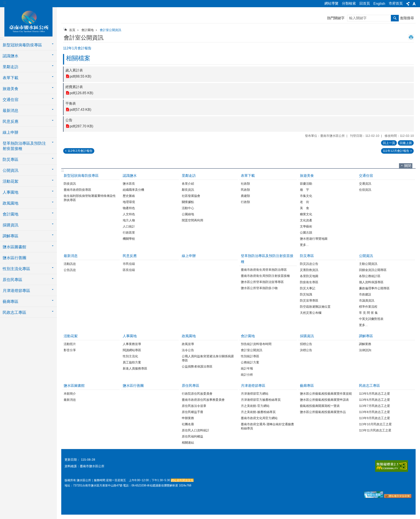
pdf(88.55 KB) (80, 76)
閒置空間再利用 (192, 220)
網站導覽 (331, 3)
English (379, 3)
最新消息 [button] (10, 110)
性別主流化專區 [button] (16, 269)
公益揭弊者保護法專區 (197, 366)
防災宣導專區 (309, 300)
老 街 (304, 202)
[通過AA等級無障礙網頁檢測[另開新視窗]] (391, 466)
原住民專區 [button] (12, 280)
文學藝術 (306, 226)
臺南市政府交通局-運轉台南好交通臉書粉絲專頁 (267, 426)
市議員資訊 (366, 300)
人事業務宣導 (132, 344)
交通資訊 (365, 183)
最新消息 (71, 256)
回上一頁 (389, 143)
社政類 (245, 183)
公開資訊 (366, 256)
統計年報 (247, 368)
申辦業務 (188, 418)
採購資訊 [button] (10, 225)
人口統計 (129, 226)
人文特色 (129, 214)
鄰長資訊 (188, 189)
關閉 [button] (407, 166)
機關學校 (129, 238)
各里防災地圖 (309, 276)
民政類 (245, 189)
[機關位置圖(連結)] (373, 497)
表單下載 (248, 175)
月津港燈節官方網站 (254, 393)
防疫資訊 (70, 183)
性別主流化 (130, 356)
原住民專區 (190, 385)
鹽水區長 (129, 183)
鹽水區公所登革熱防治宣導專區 (262, 282)
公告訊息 (70, 270)
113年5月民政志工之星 (374, 393)
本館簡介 (70, 393)
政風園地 (189, 336)
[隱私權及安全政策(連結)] (397, 497)
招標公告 (306, 344)
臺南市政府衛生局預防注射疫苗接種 (265, 276)
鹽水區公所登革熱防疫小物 (259, 288)
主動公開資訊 (368, 264)
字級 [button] (414, 3)
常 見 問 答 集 (368, 312)
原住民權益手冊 (192, 412)
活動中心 (188, 208)
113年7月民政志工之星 (374, 406)
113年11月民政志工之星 (375, 430)
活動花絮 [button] (10, 181)
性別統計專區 (250, 356)
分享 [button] (408, 3)
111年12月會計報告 (396, 151)
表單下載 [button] (10, 78)
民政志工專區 (369, 385)
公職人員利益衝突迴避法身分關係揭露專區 (208, 358)
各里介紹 (188, 183)
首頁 (72, 30)
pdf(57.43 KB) (80, 109)
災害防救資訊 (309, 270)
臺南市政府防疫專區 (77, 189)
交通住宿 (366, 175)
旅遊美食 (307, 175)
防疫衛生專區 (309, 282)
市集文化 (306, 196)
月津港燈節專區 (253, 385)
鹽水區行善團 (14, 258)
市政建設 (365, 294)
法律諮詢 (365, 350)
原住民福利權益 (192, 436)
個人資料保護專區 (371, 282)
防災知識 (306, 294)
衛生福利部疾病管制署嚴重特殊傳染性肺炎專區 (90, 198)
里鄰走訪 (189, 175)
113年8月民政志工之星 (374, 412)
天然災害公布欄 (310, 312)
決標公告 (306, 350)
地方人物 (129, 220)
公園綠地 (188, 214)
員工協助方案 (132, 362)
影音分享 (70, 350)
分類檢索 (349, 3)
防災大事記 (307, 288)
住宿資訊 (365, 189)
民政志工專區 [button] (14, 312)
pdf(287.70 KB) (81, 126)
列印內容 (411, 37)
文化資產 (306, 220)
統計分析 (247, 374)
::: (4, 2)
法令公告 (188, 350)
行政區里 (129, 232)
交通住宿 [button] (10, 99)
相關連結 (188, 442)
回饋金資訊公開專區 (373, 270)
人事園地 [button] (10, 192)
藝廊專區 (307, 385)
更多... (304, 244)
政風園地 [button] (10, 203)
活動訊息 (70, 264)
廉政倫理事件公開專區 (374, 288)
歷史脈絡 (129, 196)
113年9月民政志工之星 (374, 418)
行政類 (245, 202)
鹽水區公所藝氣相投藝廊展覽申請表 (324, 399)
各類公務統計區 (369, 276)
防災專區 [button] (10, 159)
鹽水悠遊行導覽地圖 (313, 238)
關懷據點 (188, 202)
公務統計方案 (250, 362)
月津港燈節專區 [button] (16, 290)
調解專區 (366, 336)
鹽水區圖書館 (74, 385)
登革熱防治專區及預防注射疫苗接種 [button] (24, 146)
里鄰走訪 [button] (10, 67)
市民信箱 (129, 264)
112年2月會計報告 (80, 151)
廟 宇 (304, 189)
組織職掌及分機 (133, 189)
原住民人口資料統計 (195, 430)
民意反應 (130, 256)
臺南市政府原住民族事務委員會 (203, 399)
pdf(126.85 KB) (81, 93)
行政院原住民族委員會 (197, 393)
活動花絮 (71, 336)
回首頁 (364, 3)
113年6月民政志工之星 (374, 399)
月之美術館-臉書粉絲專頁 (258, 412)
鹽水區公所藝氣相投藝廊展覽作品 (323, 412)
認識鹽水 (130, 175)
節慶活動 (306, 183)
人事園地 (130, 336)
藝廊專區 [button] (10, 301)
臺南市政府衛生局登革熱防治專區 (264, 269)
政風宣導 (188, 344)
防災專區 (307, 256)
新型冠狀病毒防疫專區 (81, 175)
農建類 (245, 196)
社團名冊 (188, 424)
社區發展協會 (191, 196)
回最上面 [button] (406, 143)
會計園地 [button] (10, 214)
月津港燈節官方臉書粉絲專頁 (261, 399)
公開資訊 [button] (10, 170)
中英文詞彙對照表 (371, 319)
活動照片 (70, 344)
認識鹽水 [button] (10, 56)
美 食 (304, 208)
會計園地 (87, 30)
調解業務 (365, 344)
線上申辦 (10, 132)
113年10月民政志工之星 (375, 424)
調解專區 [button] (10, 236)
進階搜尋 (407, 18)
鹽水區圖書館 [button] (14, 247)
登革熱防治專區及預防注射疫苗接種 (267, 259)
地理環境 (129, 202)
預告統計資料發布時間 (256, 344)
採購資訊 (307, 336)
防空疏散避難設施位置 (315, 306)
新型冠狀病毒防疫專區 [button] (22, 45)
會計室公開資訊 (110, 30)
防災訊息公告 (309, 264)
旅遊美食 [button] (10, 89)
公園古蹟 (306, 232)
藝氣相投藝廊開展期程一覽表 (320, 406)
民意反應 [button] (10, 121)
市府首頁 (396, 3)
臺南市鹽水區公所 (28, 21)
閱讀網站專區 (132, 350)
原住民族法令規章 (194, 406)
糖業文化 (306, 214)
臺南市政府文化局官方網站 (259, 418)
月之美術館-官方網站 (255, 406)
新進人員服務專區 (135, 368)
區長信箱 (129, 270)
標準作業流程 (368, 306)
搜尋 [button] (395, 18)
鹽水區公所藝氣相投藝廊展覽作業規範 (326, 393)
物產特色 (129, 208)
